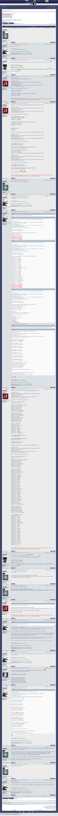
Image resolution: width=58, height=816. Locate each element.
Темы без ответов (4, 10)
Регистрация (7, 6)
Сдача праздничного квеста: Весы (12, 20)
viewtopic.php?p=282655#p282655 (24, 51)
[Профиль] (13, 42)
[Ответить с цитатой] (52, 42)
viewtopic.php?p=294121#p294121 (27, 53)
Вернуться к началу (5, 42)
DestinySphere (49, 6)
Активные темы (10, 10)
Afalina (8, 21)
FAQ (52, 6)
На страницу (51, 23)
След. (55, 23)
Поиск (56, 6)
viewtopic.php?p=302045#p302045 (26, 54)
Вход (3, 6)
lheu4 (10, 21)
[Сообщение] (45, 28)
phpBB (8, 814)
